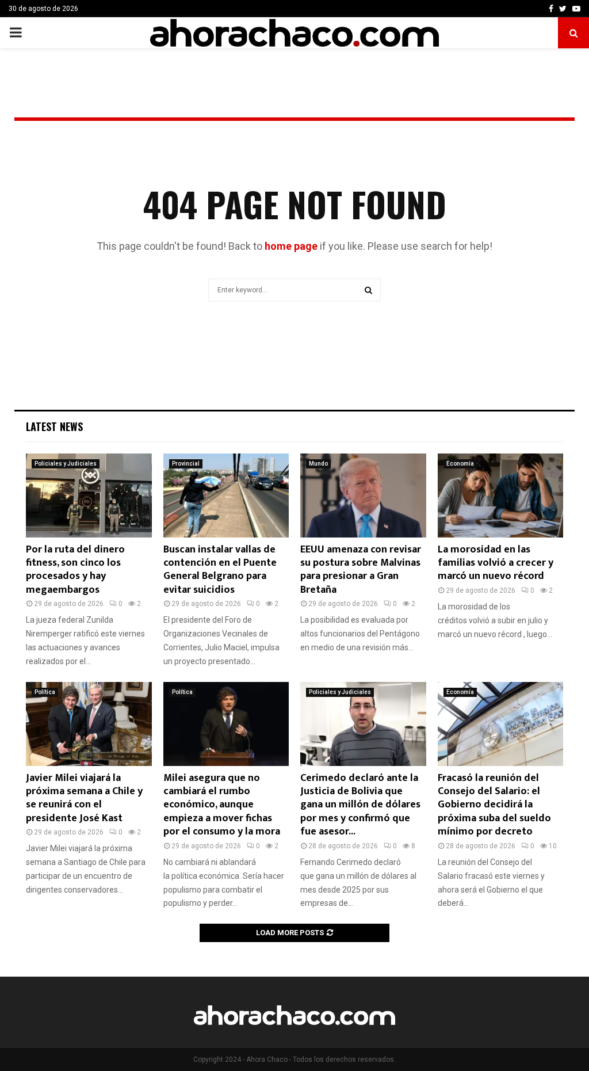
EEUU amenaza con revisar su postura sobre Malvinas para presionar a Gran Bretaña (360, 570)
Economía (460, 463)
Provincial (186, 463)
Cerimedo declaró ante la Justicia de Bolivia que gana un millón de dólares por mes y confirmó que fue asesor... (360, 805)
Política (45, 692)
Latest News (54, 426)
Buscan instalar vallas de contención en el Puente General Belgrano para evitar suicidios (220, 570)
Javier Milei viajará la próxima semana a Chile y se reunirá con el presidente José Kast (84, 798)
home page (291, 246)
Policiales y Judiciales (66, 463)
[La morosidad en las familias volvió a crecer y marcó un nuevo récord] (501, 495)
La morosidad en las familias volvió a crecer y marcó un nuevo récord (495, 563)
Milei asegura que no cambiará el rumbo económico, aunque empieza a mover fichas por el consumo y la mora (221, 805)
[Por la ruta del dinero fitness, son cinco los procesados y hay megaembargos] (89, 495)
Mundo (318, 463)
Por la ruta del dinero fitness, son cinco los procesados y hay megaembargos (75, 570)
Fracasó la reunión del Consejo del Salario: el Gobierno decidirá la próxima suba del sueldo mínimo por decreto (494, 805)
